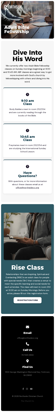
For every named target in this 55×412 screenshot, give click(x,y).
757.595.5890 (27, 355)
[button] (49, 7)
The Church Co (27, 401)
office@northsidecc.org (27, 187)
